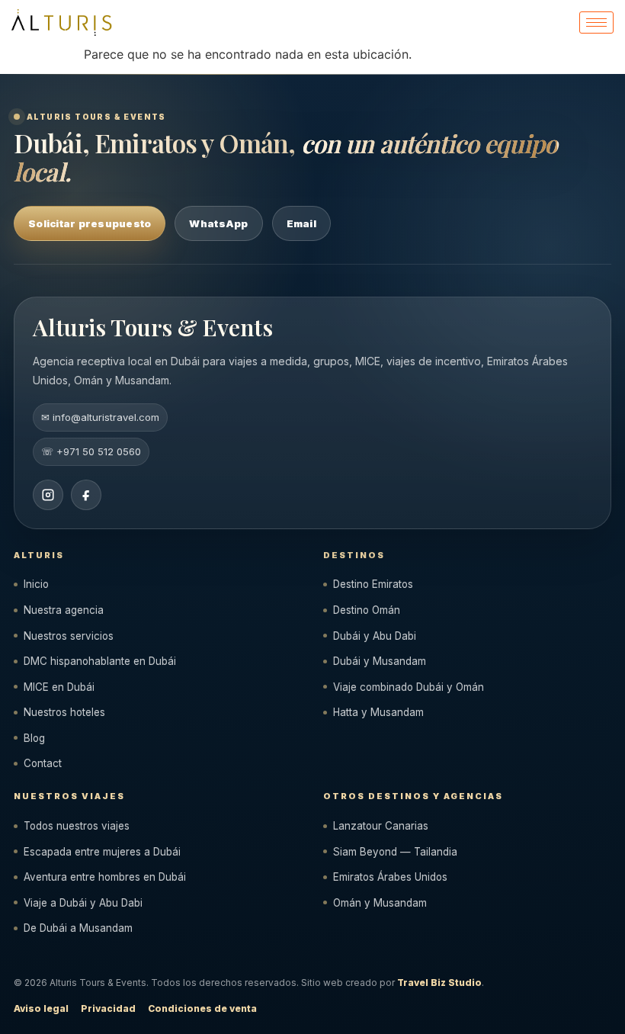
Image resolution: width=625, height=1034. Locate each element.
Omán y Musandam (380, 903)
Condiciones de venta (202, 1008)
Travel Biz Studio (439, 982)
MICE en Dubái (59, 687)
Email (301, 223)
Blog (34, 738)
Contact (43, 763)
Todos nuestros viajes (77, 826)
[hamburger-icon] (596, 22)
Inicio (36, 584)
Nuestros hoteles (64, 712)
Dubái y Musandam (379, 661)
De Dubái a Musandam (78, 928)
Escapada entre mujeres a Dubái (102, 852)
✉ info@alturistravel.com (100, 417)
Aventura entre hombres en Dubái (105, 877)
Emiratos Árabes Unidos (390, 877)
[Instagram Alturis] (48, 495)
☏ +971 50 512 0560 (91, 451)
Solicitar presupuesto (89, 223)
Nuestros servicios (69, 636)
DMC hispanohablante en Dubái (100, 661)
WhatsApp (218, 223)
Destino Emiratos (373, 584)
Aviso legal (41, 1008)
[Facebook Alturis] (86, 495)
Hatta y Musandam (378, 712)
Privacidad (108, 1008)
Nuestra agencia (64, 610)
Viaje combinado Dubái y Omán (408, 687)
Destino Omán (366, 610)
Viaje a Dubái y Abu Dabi (83, 903)
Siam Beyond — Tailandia (395, 852)
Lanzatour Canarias (380, 826)
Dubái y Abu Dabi (374, 636)
